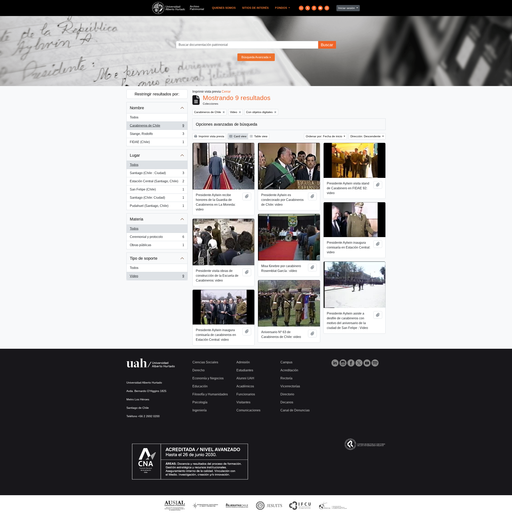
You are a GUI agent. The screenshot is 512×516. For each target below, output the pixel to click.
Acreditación (289, 370)
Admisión (243, 362)
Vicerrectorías (290, 386)
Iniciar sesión (347, 8)
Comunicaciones (248, 410)
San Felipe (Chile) (157, 190)
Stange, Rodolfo (157, 135)
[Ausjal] (174, 505)
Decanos (286, 402)
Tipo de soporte (143, 258)
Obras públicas (157, 246)
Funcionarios (245, 394)
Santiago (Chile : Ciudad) (157, 174)
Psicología (199, 402)
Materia (136, 219)
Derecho (198, 370)
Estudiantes (244, 370)
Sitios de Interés (255, 7)
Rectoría (286, 378)
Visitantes (243, 402)
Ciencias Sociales (205, 362)
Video (157, 277)
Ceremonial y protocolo (157, 238)
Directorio (287, 394)
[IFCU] (300, 505)
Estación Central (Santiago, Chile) (157, 182)
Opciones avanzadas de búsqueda (226, 124)
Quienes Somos (224, 7)
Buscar (327, 45)
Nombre (137, 108)
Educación (200, 386)
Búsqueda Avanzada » (256, 57)
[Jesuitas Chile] (237, 505)
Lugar (135, 155)
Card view (239, 136)
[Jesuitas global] (269, 505)
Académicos (245, 386)
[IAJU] (205, 505)
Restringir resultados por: (157, 94)
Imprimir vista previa (211, 136)
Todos (134, 117)
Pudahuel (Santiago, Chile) (157, 207)
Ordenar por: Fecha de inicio (324, 136)
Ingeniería (199, 410)
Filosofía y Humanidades (210, 394)
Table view (260, 136)
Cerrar (226, 91)
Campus (286, 362)
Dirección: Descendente (365, 136)
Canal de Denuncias (295, 410)
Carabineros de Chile (157, 127)
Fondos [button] (281, 7)
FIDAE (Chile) (157, 143)
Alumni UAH (245, 378)
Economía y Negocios (208, 378)
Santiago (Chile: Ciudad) (157, 199)
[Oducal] (333, 505)
